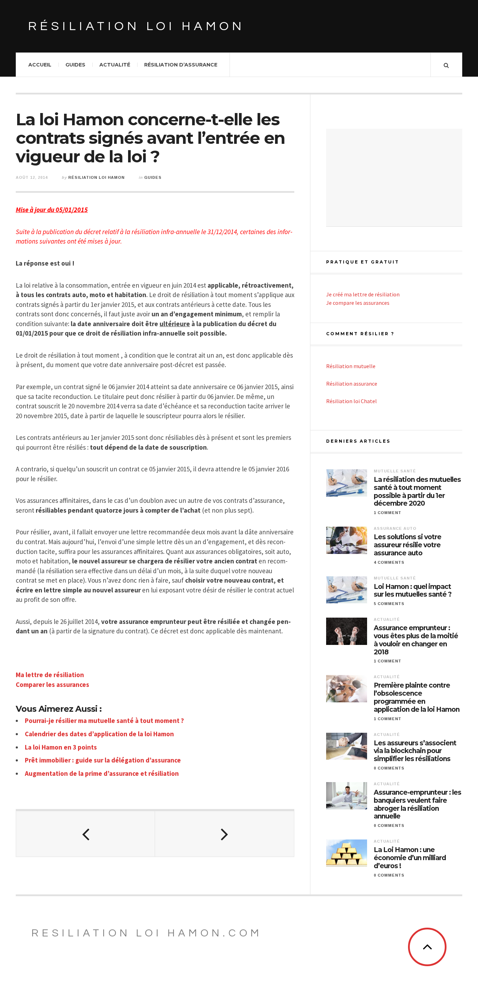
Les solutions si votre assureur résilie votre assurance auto (407, 545)
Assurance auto (395, 528)
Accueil (39, 65)
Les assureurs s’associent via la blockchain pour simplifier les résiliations (415, 751)
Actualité (114, 65)
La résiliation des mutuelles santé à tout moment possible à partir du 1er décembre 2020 (417, 491)
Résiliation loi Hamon (136, 26)
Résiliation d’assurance (180, 65)
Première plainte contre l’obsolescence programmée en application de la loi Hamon (416, 697)
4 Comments (389, 562)
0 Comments (389, 768)
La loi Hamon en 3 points (61, 747)
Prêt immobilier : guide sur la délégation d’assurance (103, 760)
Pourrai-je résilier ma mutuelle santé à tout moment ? (104, 720)
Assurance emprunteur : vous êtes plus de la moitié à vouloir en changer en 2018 (416, 640)
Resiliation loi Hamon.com (146, 933)
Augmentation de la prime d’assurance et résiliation (102, 773)
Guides (75, 65)
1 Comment (387, 513)
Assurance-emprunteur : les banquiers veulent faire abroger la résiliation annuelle (417, 804)
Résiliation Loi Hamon (96, 177)
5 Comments (389, 604)
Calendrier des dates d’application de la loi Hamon (99, 734)
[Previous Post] (85, 834)
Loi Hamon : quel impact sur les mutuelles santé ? (412, 591)
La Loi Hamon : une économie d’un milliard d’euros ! (410, 858)
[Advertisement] (394, 178)
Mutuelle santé (395, 471)
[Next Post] (224, 834)
